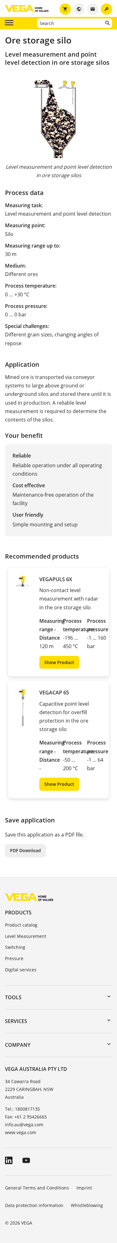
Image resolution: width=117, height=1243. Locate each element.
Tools (13, 997)
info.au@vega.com (24, 1125)
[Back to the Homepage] (29, 897)
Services (16, 1021)
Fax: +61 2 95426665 (26, 1117)
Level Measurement (25, 936)
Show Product (59, 662)
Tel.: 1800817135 (22, 1109)
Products (18, 912)
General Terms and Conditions (37, 1188)
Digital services (21, 970)
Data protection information (34, 1205)
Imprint (84, 1188)
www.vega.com (20, 1132)
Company (17, 1044)
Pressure (14, 958)
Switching (15, 947)
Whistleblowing (87, 1205)
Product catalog (21, 925)
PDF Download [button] (25, 850)
